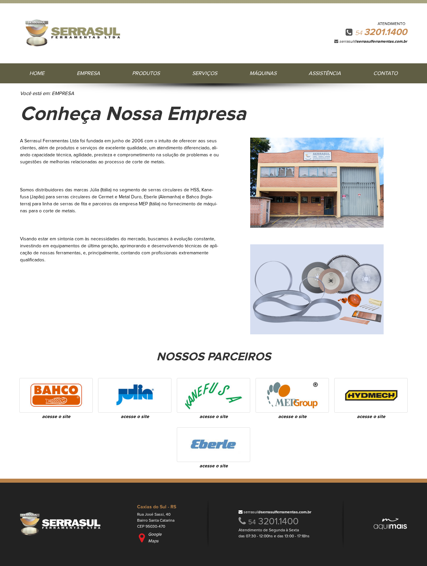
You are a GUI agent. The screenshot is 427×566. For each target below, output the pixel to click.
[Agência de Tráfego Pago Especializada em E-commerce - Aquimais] (390, 528)
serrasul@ (373, 42)
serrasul (277, 512)
